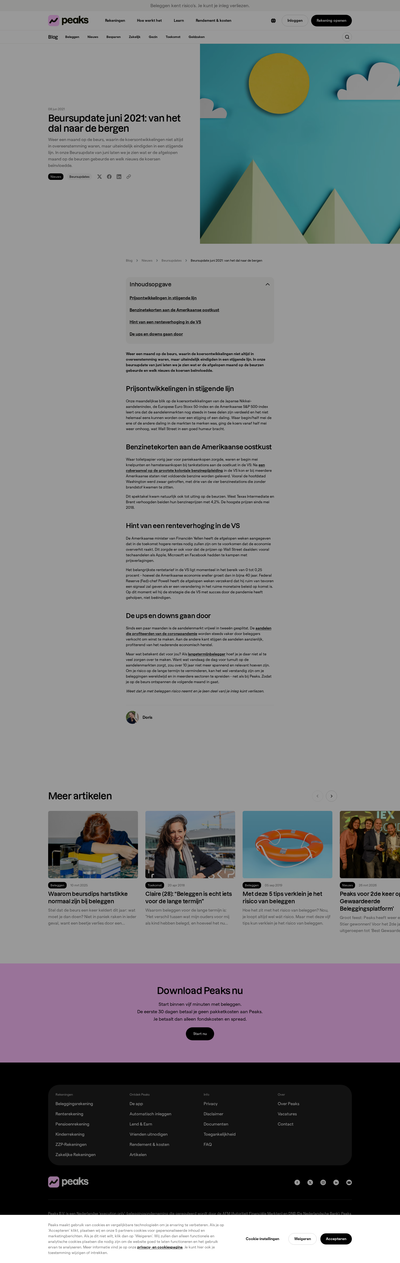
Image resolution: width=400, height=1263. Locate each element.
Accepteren (336, 1239)
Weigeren (302, 1239)
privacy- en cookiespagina (160, 1247)
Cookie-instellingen (262, 1239)
